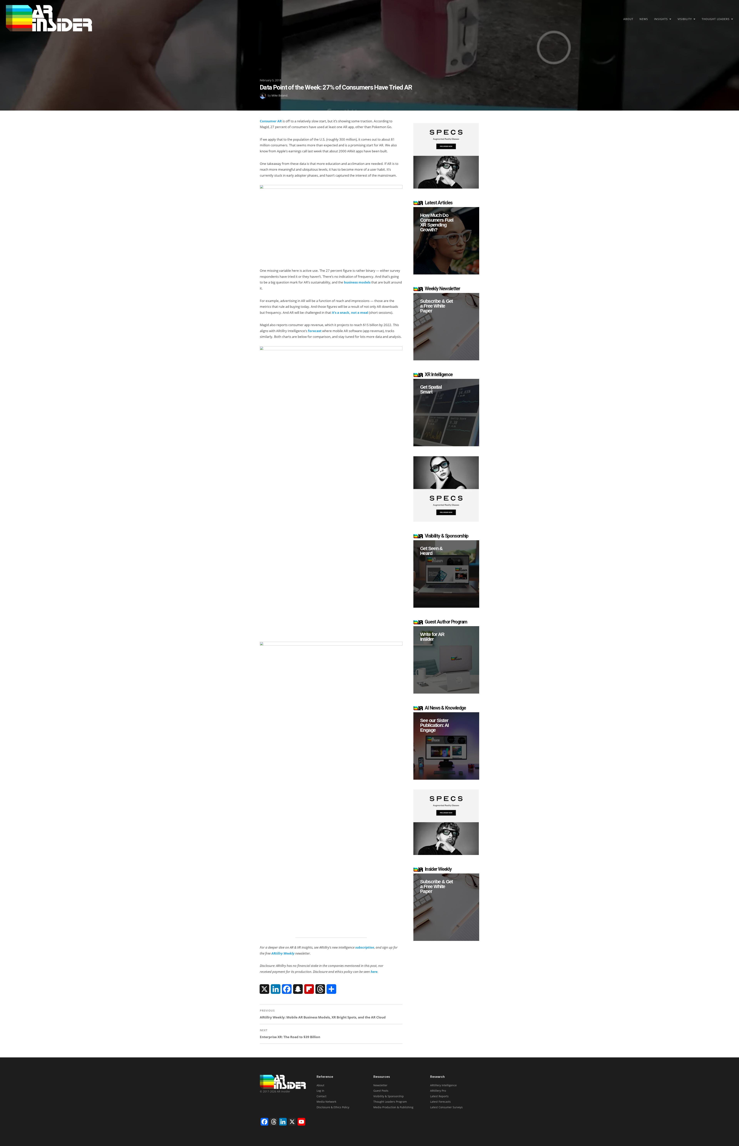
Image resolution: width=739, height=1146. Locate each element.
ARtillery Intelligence (443, 1085)
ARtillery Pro (438, 1090)
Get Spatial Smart (431, 389)
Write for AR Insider (432, 637)
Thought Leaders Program (390, 1101)
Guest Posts (380, 1090)
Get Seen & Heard (431, 551)
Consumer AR (271, 121)
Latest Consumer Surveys (446, 1107)
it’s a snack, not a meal (350, 312)
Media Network (326, 1101)
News (644, 19)
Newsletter (380, 1085)
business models (357, 282)
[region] (446, 240)
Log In (320, 1090)
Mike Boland (280, 95)
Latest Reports (439, 1096)
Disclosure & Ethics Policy (333, 1107)
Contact (321, 1096)
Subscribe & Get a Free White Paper (436, 306)
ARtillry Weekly (282, 953)
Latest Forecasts (440, 1101)
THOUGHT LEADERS (716, 19)
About (628, 19)
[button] (446, 240)
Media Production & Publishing (393, 1107)
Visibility (685, 19)
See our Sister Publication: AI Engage (434, 725)
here (374, 971)
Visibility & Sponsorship (388, 1096)
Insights (661, 19)
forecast (314, 331)
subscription (364, 947)
